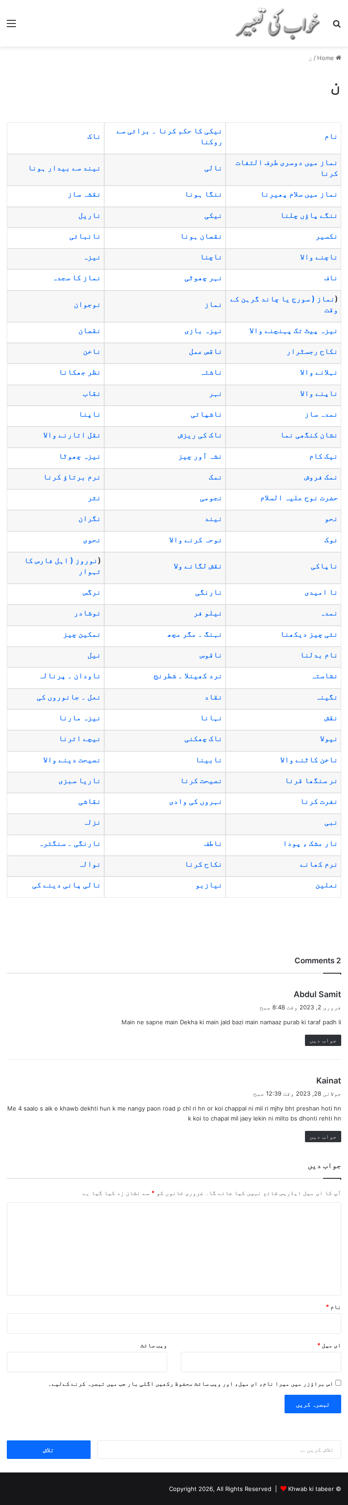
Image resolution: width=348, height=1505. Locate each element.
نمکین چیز (82, 633)
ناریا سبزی (79, 780)
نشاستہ (324, 675)
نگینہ (326, 696)
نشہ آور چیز (200, 455)
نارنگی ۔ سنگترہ (70, 843)
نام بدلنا (319, 654)
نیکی (213, 215)
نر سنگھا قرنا (311, 780)
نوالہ (89, 863)
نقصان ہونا (201, 235)
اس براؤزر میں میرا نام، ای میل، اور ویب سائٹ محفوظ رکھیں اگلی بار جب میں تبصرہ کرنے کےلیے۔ (191, 1383)
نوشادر (87, 612)
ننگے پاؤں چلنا (309, 215)
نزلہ (92, 821)
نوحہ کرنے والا (195, 539)
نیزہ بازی (203, 330)
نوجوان (87, 304)
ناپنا (89, 413)
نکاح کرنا (203, 863)
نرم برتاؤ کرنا (72, 476)
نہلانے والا (319, 371)
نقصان (89, 330)
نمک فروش (321, 476)
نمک (215, 476)
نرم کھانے (319, 863)
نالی (213, 167)
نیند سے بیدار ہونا (64, 167)
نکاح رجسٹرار (312, 351)
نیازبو (208, 884)
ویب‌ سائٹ (153, 1345)
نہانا (211, 717)
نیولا (329, 738)
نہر (215, 393)
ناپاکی (324, 565)
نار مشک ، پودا (310, 843)
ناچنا (211, 256)
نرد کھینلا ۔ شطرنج (188, 675)
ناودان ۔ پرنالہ (70, 675)
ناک (94, 136)
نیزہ (92, 256)
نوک (331, 539)
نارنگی (208, 591)
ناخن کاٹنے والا (309, 759)
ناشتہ (211, 371)
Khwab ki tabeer (311, 1488)
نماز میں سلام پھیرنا (299, 193)
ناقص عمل (205, 351)
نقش (331, 717)
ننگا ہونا (203, 193)
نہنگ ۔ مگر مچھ (194, 633)
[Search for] (336, 26)
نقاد (213, 696)
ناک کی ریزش (200, 434)
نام (331, 136)
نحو (331, 518)
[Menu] (11, 26)
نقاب (92, 393)
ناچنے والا (319, 256)
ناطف (213, 843)
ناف (331, 277)
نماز (213, 304)
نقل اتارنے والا (72, 434)
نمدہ (329, 612)
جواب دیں (323, 1040)
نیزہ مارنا (79, 717)
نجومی (211, 497)
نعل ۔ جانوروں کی (69, 696)
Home (326, 57)
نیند (213, 518)
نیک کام (323, 455)
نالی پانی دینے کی (65, 884)
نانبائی (84, 235)
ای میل (329, 1345)
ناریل (89, 215)
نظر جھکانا (79, 371)
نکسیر (326, 235)
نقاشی (89, 801)
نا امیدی (321, 591)
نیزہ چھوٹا (79, 455)
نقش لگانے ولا (198, 565)
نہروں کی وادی (195, 801)
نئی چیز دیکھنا (309, 633)
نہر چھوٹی (203, 277)
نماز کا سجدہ (76, 277)
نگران (89, 518)
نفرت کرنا (319, 801)
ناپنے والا (319, 393)
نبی (331, 821)
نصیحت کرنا (201, 780)
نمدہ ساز (321, 413)
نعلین (326, 884)
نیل (94, 654)
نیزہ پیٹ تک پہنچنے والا (293, 330)
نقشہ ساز (84, 193)
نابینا (208, 759)
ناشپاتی (206, 413)
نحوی (92, 539)
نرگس (92, 591)
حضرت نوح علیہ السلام (299, 497)
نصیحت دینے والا (72, 759)
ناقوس (211, 654)
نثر (94, 497)
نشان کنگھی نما (309, 434)
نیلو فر (207, 612)
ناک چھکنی (203, 738)
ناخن (92, 351)
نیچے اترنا (79, 738)
